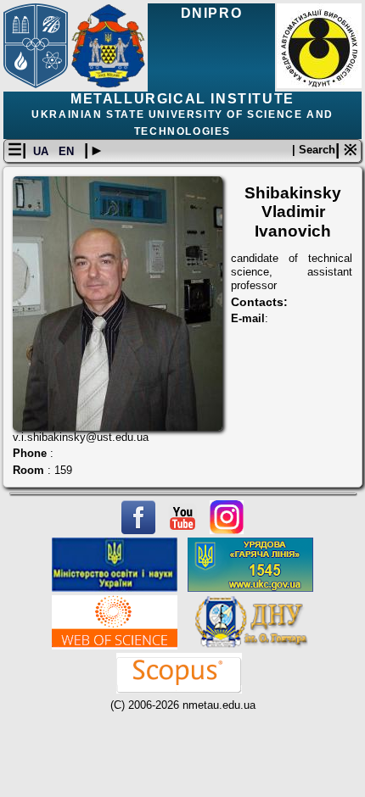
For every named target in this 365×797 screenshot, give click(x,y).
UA (42, 151)
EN (68, 151)
